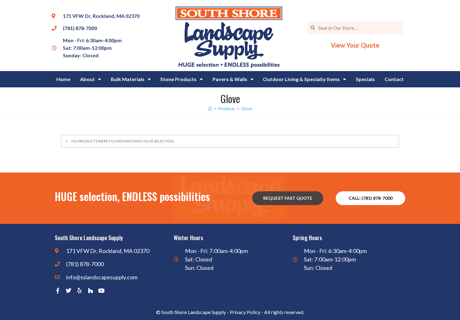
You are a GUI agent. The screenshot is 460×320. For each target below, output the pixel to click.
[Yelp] (79, 290)
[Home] (210, 108)
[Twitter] (68, 290)
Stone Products (178, 79)
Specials (365, 79)
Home (63, 79)
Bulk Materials (128, 79)
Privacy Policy (245, 312)
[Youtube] (101, 290)
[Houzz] (90, 290)
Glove (246, 108)
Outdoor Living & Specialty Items (301, 79)
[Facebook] (57, 290)
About (87, 79)
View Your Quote (355, 45)
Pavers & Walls (229, 79)
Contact (394, 79)
